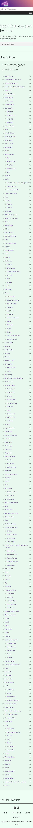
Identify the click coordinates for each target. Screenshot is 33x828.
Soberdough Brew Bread (12, 664)
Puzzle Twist (11, 608)
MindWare (8, 478)
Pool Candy (10, 542)
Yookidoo (10, 421)
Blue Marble (8, 147)
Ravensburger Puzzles (12, 611)
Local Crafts (8, 442)
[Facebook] (14, 807)
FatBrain (7, 247)
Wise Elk (9, 122)
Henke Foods (9, 382)
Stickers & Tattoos (10, 704)
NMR (6, 506)
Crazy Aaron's (11, 643)
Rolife (7, 618)
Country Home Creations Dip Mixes (18, 183)
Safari (6, 625)
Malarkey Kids (11, 399)
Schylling (10, 119)
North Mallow (9, 510)
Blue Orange (11, 268)
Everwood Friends (10, 243)
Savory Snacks (11, 186)
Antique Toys (9, 97)
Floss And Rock (9, 250)
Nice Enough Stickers (11, 502)
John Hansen (11, 601)
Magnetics (8, 449)
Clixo (6, 197)
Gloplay (7, 353)
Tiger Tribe (8, 721)
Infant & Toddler (10, 385)
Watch (7, 768)
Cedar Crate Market (11, 193)
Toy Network (11, 746)
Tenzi (9, 321)
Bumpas (7, 176)
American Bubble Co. (11, 83)
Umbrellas (8, 760)
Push (8, 410)
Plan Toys (10, 406)
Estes (6, 240)
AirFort (9, 264)
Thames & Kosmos (13, 700)
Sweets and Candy (12, 190)
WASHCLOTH (11, 417)
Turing (9, 332)
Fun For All (8, 261)
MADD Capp (8, 446)
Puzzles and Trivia (10, 590)
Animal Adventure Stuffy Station (15, 87)
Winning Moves (12, 339)
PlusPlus (10, 165)
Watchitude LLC (10, 771)
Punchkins (8, 586)
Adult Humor (9, 76)
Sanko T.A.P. (8, 629)
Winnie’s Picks (9, 778)
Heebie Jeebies (12, 534)
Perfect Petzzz (12, 554)
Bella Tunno (8, 140)
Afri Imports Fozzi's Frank (13, 80)
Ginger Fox (10, 311)
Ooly (6, 520)
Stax (8, 172)
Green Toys (10, 392)
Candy (7, 179)
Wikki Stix (8, 775)
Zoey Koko (10, 495)
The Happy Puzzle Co (11, 714)
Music (6, 485)
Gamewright (9, 343)
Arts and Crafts (9, 126)
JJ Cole (9, 396)
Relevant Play (11, 168)
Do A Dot (10, 112)
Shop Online (16, 813)
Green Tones (11, 389)
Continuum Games (13, 300)
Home (5, 813)
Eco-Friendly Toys (10, 236)
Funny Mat (8, 289)
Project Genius (11, 604)
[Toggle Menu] (30, 13)
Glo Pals (9, 275)
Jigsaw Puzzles (9, 428)
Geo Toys (10, 597)
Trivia (6, 753)
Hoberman (10, 728)
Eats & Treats (9, 232)
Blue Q (9, 460)
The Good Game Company (13, 711)
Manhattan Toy (12, 403)
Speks (9, 654)
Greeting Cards (9, 360)
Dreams (7, 222)
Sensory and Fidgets (11, 640)
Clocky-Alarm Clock (13, 272)
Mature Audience (10, 456)
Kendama (10, 314)
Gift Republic (9, 350)
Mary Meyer (8, 453)
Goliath (7, 357)
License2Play (11, 551)
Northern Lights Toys (11, 513)
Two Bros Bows (9, 757)
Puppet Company (12, 561)
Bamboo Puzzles (10, 136)
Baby (6, 129)
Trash (9, 328)
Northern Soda (9, 517)
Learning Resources (11, 435)
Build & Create (9, 154)
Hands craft (8, 375)
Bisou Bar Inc (9, 144)
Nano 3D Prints (9, 499)
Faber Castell (11, 115)
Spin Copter (8, 672)
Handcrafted (8, 364)
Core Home (8, 211)
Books (7, 151)
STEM (6, 686)
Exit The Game (11, 303)
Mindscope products (13, 732)
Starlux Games (9, 682)
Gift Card (7, 346)
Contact (16, 817)
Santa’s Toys (11, 650)
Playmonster (11, 161)
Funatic (7, 286)
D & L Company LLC (11, 215)
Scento (7, 632)
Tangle (9, 743)
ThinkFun (10, 325)
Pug (6, 583)
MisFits (7, 481)
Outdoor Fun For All (11, 527)
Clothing (7, 200)
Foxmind (10, 307)
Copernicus (10, 689)
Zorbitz (7, 785)
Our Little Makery (10, 524)
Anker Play (8, 90)
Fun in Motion (11, 647)
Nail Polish (8, 488)
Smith (9, 371)
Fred (6, 254)
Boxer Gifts (10, 463)
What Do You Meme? (13, 335)
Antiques (10, 101)
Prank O (7, 579)
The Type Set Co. (10, 718)
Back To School (9, 133)
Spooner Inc (8, 679)
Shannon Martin (10, 661)
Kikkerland (8, 431)
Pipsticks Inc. (9, 569)
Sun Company (9, 707)
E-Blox (7, 229)
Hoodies (9, 204)
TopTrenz (10, 657)
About (27, 813)
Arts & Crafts (9, 108)
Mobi (8, 279)
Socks (6, 668)
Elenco (9, 693)
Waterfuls (10, 750)
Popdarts (8, 576)
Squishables (11, 565)
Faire (8, 158)
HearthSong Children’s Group (14, 378)
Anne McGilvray (9, 94)
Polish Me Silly (11, 492)
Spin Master (8, 675)
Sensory (7, 636)
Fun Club (7, 257)
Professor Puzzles (13, 318)
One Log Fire (11, 538)
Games (7, 293)
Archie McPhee (9, 104)
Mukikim (9, 736)
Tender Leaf (11, 414)
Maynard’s (8, 470)
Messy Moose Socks (11, 474)
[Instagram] (18, 807)
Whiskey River (11, 467)
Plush (6, 572)
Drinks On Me (9, 225)
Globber (9, 531)
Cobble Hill (10, 593)
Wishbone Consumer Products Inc (15, 782)
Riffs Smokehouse (10, 615)
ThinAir (9, 282)
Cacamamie (10, 296)
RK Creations (11, 367)
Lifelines (7, 438)
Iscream (7, 424)
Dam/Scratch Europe (11, 218)
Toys (6, 725)
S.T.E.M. (7, 622)
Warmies (7, 764)
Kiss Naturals (11, 696)
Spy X (8, 739)
